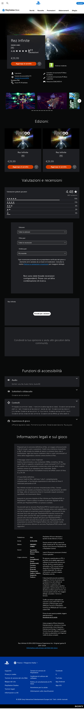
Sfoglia (74, 10)
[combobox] (42, 232)
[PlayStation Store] (11, 10)
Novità (32, 10)
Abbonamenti (64, 10)
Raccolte (41, 10)
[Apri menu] (2, 3)
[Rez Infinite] (20, 101)
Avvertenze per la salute (50, 617)
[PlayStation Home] (38, 3)
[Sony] (79, 708)
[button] (22, 78)
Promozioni (51, 10)
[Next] (79, 101)
